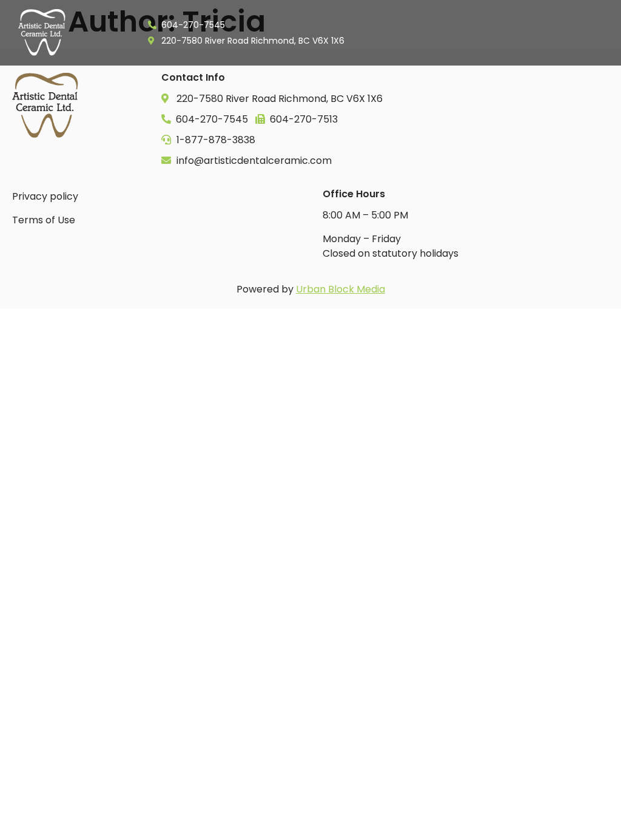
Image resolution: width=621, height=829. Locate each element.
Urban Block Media (340, 289)
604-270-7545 (210, 119)
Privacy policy (45, 196)
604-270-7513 (302, 119)
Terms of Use (43, 220)
